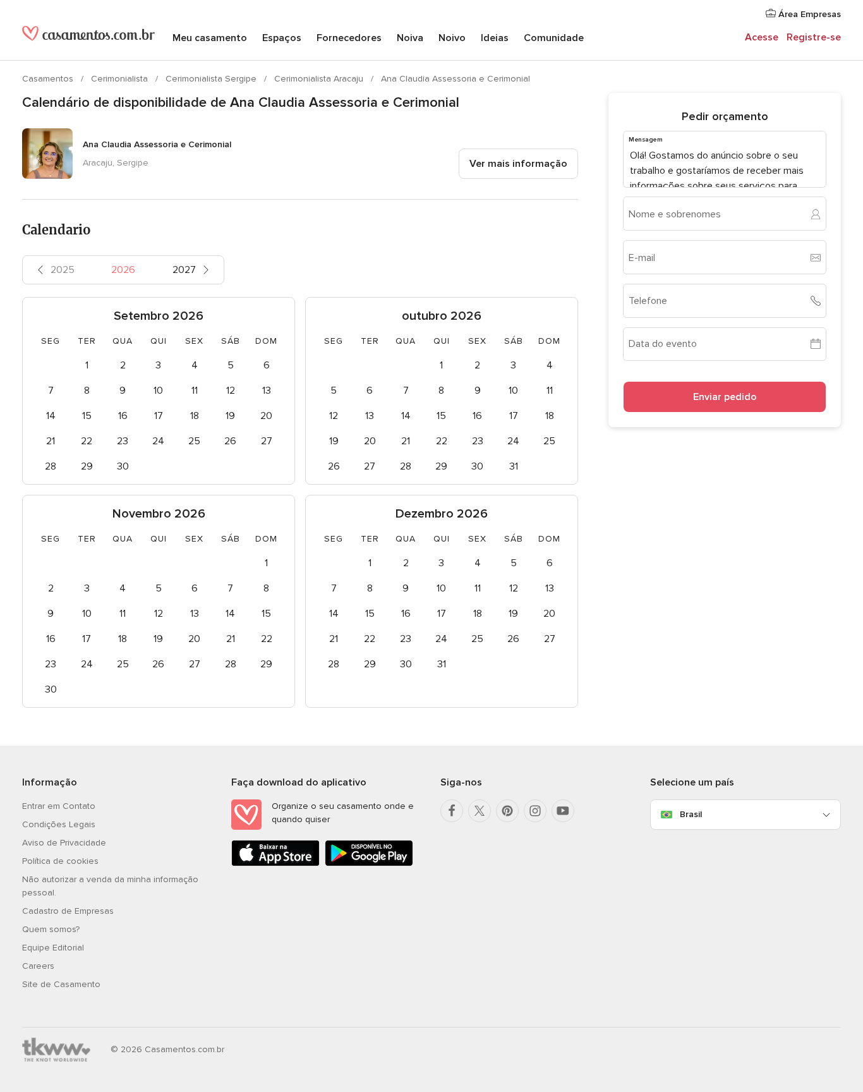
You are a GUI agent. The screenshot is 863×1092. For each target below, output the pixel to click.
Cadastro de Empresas (68, 911)
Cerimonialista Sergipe (212, 78)
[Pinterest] (507, 810)
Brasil (691, 814)
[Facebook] (451, 810)
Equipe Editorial (53, 947)
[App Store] (275, 863)
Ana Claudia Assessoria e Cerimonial (455, 78)
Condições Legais (58, 824)
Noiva (410, 38)
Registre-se (814, 37)
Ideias (495, 38)
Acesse (761, 37)
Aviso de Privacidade (64, 842)
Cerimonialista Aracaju (320, 78)
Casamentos (49, 78)
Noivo (452, 38)
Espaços (281, 38)
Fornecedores (349, 38)
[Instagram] (535, 810)
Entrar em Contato (58, 806)
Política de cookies (60, 861)
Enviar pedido (725, 397)
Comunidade (554, 38)
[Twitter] (479, 810)
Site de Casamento (61, 984)
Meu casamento (209, 38)
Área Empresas (808, 14)
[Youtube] (563, 810)
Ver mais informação (518, 163)
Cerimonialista (120, 78)
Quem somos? (51, 929)
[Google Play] (369, 863)
